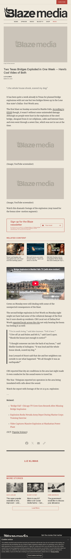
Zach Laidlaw (11, 495)
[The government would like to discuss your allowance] (56, 487)
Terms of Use (37, 227)
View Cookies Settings (35, 555)
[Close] (68, 540)
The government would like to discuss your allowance (56, 501)
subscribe (61, 2)
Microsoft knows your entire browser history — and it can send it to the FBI (35, 259)
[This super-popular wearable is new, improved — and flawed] (14, 487)
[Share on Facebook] (26, 443)
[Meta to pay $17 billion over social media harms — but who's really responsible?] (35, 487)
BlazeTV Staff (32, 495)
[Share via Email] (38, 443)
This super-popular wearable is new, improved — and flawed (13, 501)
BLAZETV (40, 21)
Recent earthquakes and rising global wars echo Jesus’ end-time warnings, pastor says (15, 259)
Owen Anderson (53, 495)
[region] (35, 548)
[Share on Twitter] (32, 443)
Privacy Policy (28, 227)
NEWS (16, 21)
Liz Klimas (8, 76)
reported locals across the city (26, 322)
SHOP (48, 21)
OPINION (24, 21)
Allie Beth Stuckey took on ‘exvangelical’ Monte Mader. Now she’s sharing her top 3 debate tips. (55, 259)
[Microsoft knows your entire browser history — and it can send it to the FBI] (35, 249)
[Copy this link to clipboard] (44, 443)
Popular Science (19, 432)
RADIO (32, 21)
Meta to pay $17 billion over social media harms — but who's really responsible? (34, 501)
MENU (55, 21)
